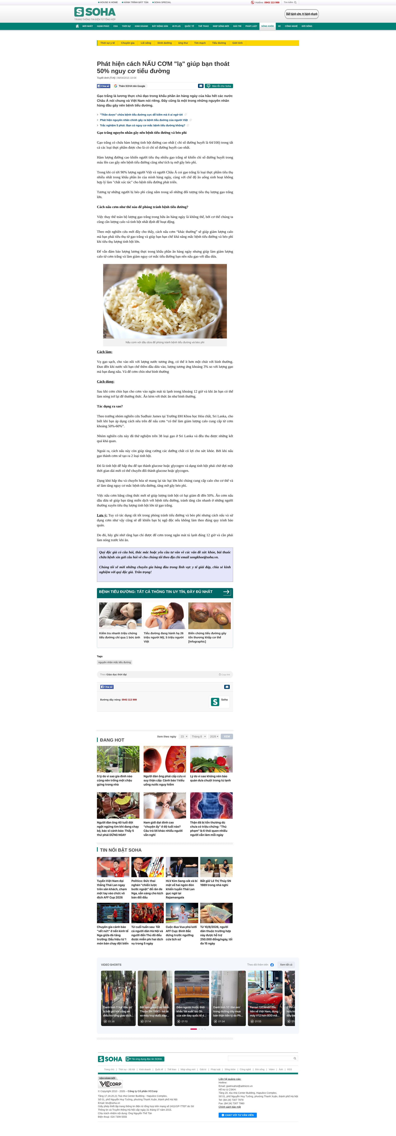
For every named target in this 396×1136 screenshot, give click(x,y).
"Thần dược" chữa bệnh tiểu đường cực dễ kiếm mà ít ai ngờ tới (142, 114)
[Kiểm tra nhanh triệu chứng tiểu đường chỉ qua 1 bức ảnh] (120, 615)
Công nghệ (291, 26)
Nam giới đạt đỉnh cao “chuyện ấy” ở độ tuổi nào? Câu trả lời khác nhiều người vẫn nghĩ (163, 829)
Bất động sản (160, 26)
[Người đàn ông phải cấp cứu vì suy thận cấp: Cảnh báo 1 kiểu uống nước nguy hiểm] (165, 759)
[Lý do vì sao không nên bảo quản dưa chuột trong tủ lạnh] (211, 759)
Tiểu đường (219, 42)
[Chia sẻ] (103, 86)
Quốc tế (189, 26)
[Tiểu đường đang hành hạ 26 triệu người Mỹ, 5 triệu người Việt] (165, 615)
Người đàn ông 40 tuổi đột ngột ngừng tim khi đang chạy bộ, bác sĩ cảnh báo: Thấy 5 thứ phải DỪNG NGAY (118, 829)
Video (272, 1070)
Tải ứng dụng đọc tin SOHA (146, 1059)
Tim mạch (200, 42)
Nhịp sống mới (221, 26)
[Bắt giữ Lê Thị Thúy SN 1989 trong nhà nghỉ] (216, 867)
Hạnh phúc (103, 26)
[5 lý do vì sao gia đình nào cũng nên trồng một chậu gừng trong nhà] (118, 759)
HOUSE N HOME (109, 2)
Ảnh (281, 1070)
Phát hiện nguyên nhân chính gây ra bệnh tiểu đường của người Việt (144, 120)
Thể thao (203, 26)
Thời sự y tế (107, 42)
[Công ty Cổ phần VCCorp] (148, 1082)
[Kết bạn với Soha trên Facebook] (215, 702)
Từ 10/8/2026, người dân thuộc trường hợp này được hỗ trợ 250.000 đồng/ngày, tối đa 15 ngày (216, 935)
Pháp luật (251, 26)
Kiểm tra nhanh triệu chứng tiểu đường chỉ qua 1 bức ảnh (119, 635)
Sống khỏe (267, 26)
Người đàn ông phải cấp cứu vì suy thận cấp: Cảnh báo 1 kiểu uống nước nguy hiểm (165, 780)
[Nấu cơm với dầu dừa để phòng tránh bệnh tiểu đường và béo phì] (165, 301)
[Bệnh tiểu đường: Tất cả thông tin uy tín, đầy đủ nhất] (227, 593)
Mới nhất (87, 26)
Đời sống (307, 26)
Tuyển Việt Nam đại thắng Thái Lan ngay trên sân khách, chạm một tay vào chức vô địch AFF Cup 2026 (112, 889)
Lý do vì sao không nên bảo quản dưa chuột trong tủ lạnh (210, 778)
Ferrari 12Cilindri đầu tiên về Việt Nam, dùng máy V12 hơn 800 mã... (264, 1011)
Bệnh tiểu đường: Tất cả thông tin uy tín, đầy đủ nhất (156, 592)
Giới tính (237, 42)
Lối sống (146, 42)
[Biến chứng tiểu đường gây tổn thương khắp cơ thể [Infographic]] (209, 615)
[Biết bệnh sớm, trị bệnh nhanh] (301, 14)
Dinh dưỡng (165, 42)
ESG (115, 26)
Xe (279, 26)
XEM (227, 736)
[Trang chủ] (95, 14)
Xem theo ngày (166, 736)
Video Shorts (111, 965)
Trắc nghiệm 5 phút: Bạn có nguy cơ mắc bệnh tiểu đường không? (143, 125)
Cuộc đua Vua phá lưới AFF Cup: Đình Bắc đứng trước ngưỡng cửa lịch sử (181, 933)
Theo (165, 674)
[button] (193, 1029)
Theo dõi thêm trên (257, 964)
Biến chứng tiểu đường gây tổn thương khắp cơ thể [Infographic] (207, 637)
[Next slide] (290, 1000)
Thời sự (126, 26)
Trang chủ (109, 1070)
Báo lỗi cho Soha (221, 86)
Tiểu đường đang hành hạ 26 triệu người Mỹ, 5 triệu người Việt (164, 637)
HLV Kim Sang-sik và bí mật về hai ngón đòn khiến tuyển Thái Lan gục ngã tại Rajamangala (181, 889)
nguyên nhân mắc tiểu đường (114, 662)
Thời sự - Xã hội (127, 1070)
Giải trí (237, 26)
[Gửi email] (201, 86)
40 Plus (176, 26)
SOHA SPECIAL (162, 2)
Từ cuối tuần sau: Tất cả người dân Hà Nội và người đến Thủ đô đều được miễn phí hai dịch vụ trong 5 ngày (147, 935)
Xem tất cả (286, 964)
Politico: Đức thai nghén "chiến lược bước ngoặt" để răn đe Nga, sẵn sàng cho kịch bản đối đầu (147, 889)
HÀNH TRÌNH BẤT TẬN (136, 2)
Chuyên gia (127, 42)
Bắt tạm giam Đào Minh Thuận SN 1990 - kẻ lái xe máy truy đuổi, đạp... (154, 1011)
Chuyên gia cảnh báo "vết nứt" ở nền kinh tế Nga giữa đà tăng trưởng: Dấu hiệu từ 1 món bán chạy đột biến (112, 935)
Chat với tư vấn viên (239, 1115)
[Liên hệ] (227, 687)
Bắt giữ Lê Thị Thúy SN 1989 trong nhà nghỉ (215, 883)
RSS (289, 1070)
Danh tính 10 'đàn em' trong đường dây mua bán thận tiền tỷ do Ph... (228, 1011)
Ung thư (183, 42)
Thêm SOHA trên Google (132, 86)
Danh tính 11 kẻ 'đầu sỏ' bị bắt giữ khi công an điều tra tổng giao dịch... (118, 1011)
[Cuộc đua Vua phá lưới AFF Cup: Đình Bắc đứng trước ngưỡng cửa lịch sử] (182, 913)
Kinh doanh (141, 26)
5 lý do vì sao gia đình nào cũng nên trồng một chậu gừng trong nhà (114, 780)
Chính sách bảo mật (230, 1106)
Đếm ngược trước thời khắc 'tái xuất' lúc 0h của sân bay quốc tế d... (191, 1011)
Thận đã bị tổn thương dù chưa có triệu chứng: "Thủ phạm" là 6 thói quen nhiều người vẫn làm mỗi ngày (208, 829)
